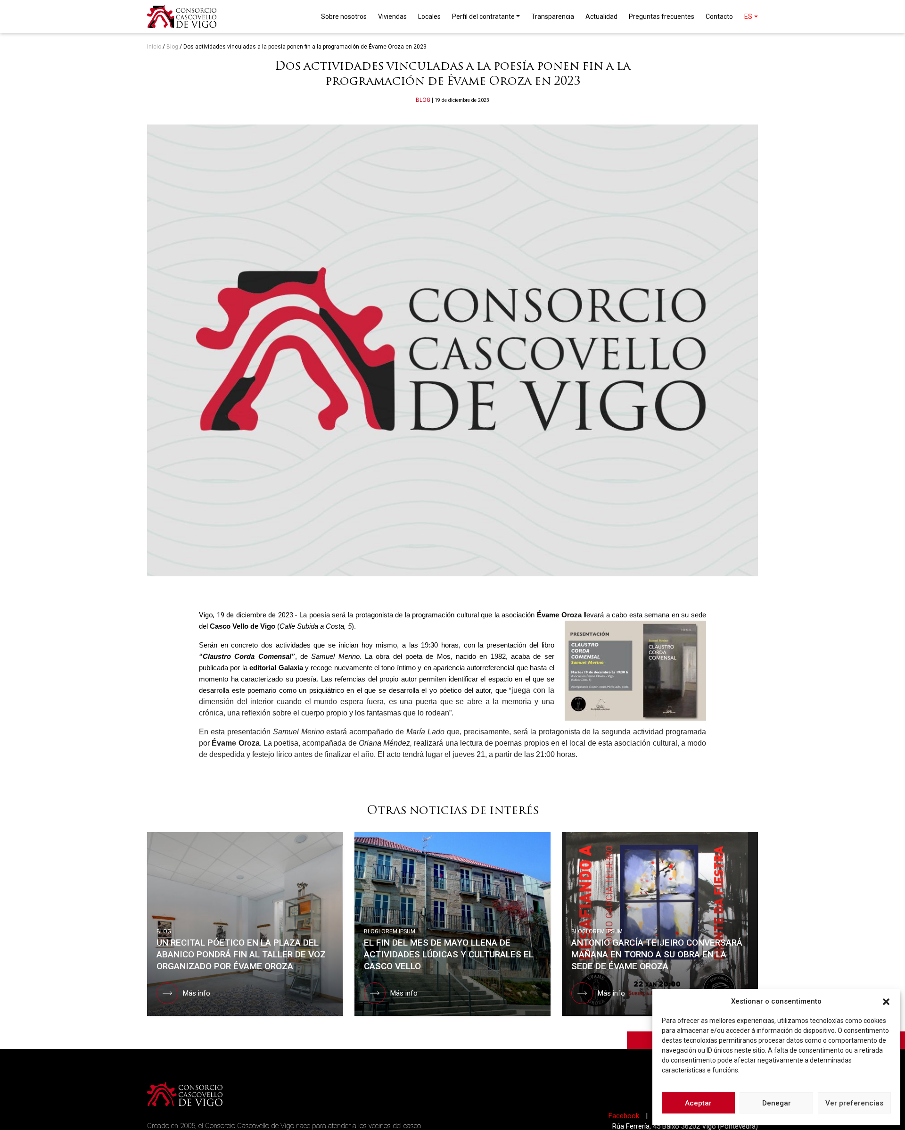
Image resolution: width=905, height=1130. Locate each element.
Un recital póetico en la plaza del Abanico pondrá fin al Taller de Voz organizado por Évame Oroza (241, 954)
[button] (886, 1001)
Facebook (625, 1116)
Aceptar (698, 1103)
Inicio (154, 46)
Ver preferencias (854, 1103)
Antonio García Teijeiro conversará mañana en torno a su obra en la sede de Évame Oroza (656, 954)
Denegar (776, 1103)
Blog (172, 46)
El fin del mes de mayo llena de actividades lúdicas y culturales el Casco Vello (449, 954)
